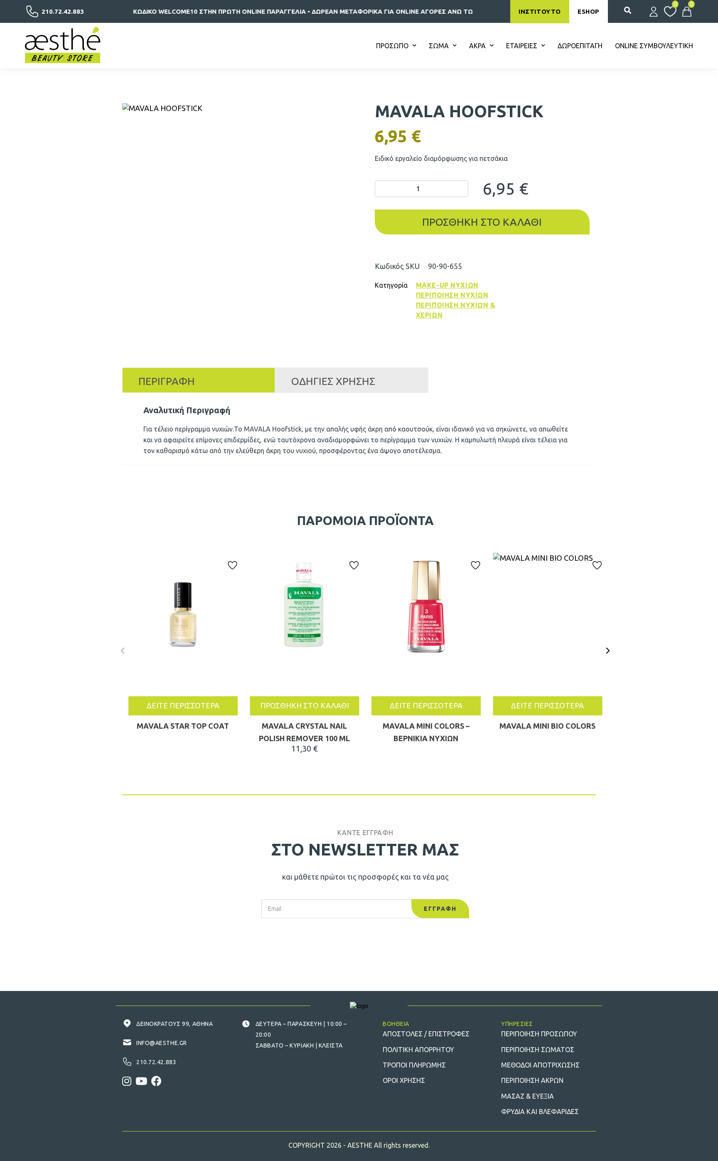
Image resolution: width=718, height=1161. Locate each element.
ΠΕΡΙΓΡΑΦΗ (166, 381)
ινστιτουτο (540, 11)
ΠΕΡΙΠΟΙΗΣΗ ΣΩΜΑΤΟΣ (537, 1049)
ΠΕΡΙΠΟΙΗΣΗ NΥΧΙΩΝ (452, 295)
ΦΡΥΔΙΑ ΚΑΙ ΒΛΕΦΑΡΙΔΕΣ (540, 1111)
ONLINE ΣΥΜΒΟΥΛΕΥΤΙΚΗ (654, 45)
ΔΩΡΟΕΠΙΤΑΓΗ (580, 45)
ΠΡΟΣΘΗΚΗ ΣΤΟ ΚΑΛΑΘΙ (304, 705)
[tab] (198, 380)
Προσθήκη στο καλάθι (482, 222)
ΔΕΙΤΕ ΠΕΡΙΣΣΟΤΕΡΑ (183, 705)
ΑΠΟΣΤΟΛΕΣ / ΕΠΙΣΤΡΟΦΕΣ (426, 1034)
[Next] (607, 650)
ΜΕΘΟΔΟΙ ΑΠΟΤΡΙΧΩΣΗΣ (540, 1065)
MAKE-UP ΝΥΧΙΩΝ (447, 285)
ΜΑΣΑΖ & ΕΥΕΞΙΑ (527, 1096)
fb (156, 1081)
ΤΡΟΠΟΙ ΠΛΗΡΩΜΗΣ (414, 1065)
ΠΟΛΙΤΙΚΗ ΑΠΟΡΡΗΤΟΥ (418, 1049)
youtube (141, 1081)
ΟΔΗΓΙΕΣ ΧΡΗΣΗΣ (333, 381)
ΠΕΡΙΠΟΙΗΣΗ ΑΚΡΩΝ (532, 1080)
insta (126, 1081)
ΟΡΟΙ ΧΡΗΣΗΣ (404, 1080)
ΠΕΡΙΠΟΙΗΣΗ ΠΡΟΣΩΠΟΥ (539, 1034)
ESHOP (589, 11)
